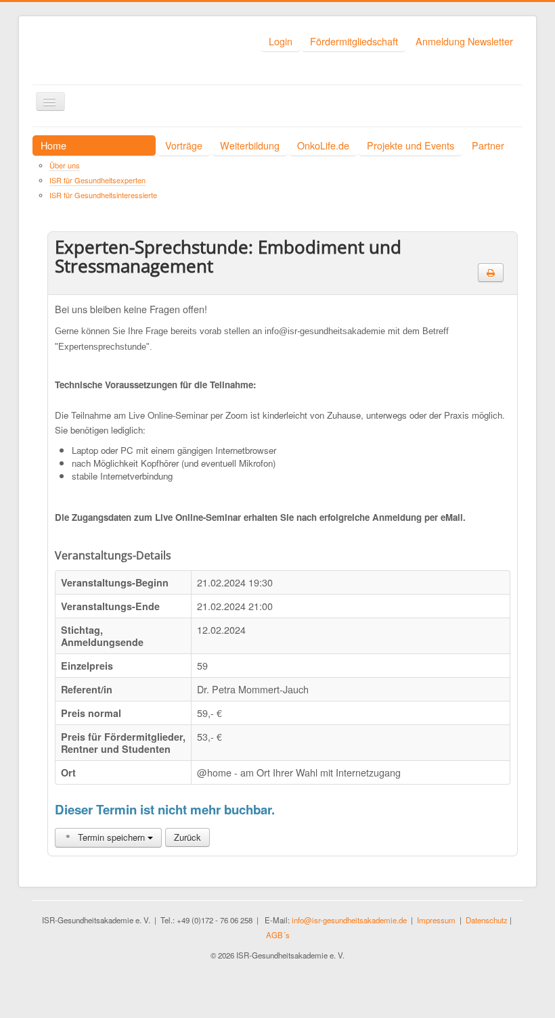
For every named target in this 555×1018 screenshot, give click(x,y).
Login (280, 41)
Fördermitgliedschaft (354, 41)
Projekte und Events (410, 145)
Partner (488, 145)
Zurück (187, 837)
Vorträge (183, 145)
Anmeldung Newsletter (464, 41)
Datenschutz (487, 920)
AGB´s (278, 934)
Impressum (436, 920)
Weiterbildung (250, 145)
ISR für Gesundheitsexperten (97, 180)
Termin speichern (111, 837)
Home (53, 145)
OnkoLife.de (323, 145)
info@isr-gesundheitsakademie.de (349, 920)
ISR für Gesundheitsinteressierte (103, 194)
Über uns (64, 165)
